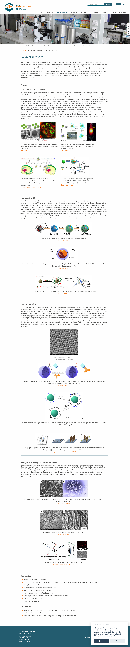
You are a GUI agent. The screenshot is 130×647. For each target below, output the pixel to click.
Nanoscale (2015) (26, 150)
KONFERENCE (84, 12)
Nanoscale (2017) (66, 150)
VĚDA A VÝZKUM (62, 12)
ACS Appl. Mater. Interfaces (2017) (63, 564)
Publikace (40, 50)
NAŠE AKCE (96, 12)
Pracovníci (31, 50)
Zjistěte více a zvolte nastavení (104, 636)
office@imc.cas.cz (24, 641)
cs (118, 4)
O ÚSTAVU (40, 12)
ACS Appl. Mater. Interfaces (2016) (31, 187)
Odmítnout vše (117, 641)
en (124, 4)
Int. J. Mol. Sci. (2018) (63, 504)
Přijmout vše (101, 641)
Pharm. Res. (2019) (64, 241)
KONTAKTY (123, 12)
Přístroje (47, 50)
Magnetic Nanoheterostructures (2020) (64, 452)
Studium (54, 50)
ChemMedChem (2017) (68, 185)
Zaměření (23, 50)
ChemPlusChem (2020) (64, 293)
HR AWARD (50, 12)
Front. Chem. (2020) (64, 268)
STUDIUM (74, 12)
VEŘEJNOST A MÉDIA (109, 12)
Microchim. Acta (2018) (64, 386)
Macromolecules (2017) (64, 427)
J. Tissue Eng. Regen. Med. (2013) (64, 535)
